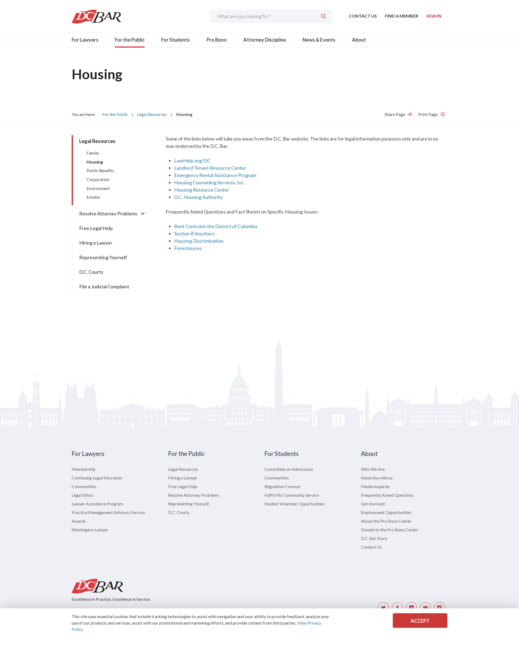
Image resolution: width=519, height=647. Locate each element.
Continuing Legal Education (97, 477)
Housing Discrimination (199, 241)
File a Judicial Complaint (104, 286)
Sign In (433, 15)
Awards (79, 520)
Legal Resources (152, 114)
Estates (93, 196)
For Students (175, 40)
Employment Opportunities (386, 512)
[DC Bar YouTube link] (425, 607)
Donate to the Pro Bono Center (389, 529)
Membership (84, 469)
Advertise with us (377, 477)
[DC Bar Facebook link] (397, 607)
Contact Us (363, 15)
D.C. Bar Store (374, 538)
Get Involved (373, 503)
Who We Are (373, 469)
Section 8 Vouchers (194, 233)
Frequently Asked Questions (387, 495)
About (359, 40)
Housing (94, 161)
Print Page (428, 114)
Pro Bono (217, 40)
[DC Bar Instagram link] (439, 607)
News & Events (318, 40)
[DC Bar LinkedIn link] (411, 607)
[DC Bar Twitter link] (383, 607)
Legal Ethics (83, 495)
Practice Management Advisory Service (108, 512)
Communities (84, 486)
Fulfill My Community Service (291, 495)
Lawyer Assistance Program (97, 503)
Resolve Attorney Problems (108, 213)
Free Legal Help (96, 228)
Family (92, 152)
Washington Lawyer (90, 529)
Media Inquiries (375, 486)
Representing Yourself (103, 257)
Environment (98, 188)
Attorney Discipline (264, 40)
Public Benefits (100, 170)
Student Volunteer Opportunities (294, 503)
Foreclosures (188, 248)
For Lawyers (85, 40)
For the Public (130, 40)
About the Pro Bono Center (386, 520)
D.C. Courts (91, 272)
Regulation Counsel (282, 486)
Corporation (97, 179)
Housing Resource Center (201, 190)
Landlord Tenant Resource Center (210, 168)
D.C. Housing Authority (198, 197)
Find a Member (401, 15)
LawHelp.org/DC (192, 161)
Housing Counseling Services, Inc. (209, 182)
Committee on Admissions (288, 469)
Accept (420, 621)
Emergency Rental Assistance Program (215, 175)
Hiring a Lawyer (95, 243)
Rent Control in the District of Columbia (215, 226)
